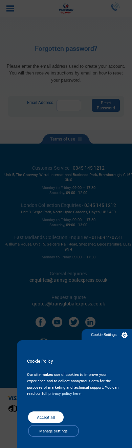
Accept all (46, 417)
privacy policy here (64, 393)
